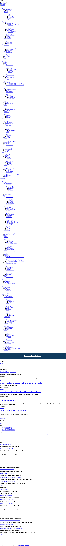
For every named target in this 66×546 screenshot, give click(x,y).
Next (5, 418)
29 (2, 440)
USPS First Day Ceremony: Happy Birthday (7, 503)
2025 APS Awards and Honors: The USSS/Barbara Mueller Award (10, 477)
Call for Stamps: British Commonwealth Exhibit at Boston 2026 (10, 520)
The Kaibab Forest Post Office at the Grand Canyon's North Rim (10, 507)
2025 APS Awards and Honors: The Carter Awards (8, 481)
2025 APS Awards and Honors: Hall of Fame (7, 473)
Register (1, 3)
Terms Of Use (27, 545)
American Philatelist (3, 434)
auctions (29, 434)
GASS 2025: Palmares (3, 456)
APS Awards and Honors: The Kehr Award (7, 469)
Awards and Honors (34, 434)
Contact (7, 358)
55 (2, 427)
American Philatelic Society (33, 356)
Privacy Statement (21, 545)
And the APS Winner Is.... (8, 400)
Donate (4, 358)
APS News (26, 434)
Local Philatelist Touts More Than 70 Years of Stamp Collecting (21, 392)
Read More (2, 380)
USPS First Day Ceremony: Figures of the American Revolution (10, 499)
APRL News (22, 434)
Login (4, 3)
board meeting (39, 434)
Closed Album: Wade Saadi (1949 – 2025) (6, 444)
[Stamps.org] (2, 4)
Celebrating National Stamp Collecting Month (7, 448)
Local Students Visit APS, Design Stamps (6, 524)
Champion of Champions (49, 434)
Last (6, 418)
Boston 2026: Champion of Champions (13, 410)
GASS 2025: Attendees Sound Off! (5, 452)
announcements (9, 434)
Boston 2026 (43, 434)
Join (1, 358)
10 (4, 418)
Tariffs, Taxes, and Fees (8, 372)
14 (2, 429)
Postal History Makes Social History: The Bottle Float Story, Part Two (11, 528)
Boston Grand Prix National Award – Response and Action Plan (21, 383)
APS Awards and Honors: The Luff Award (6, 465)
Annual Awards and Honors (16, 434)
